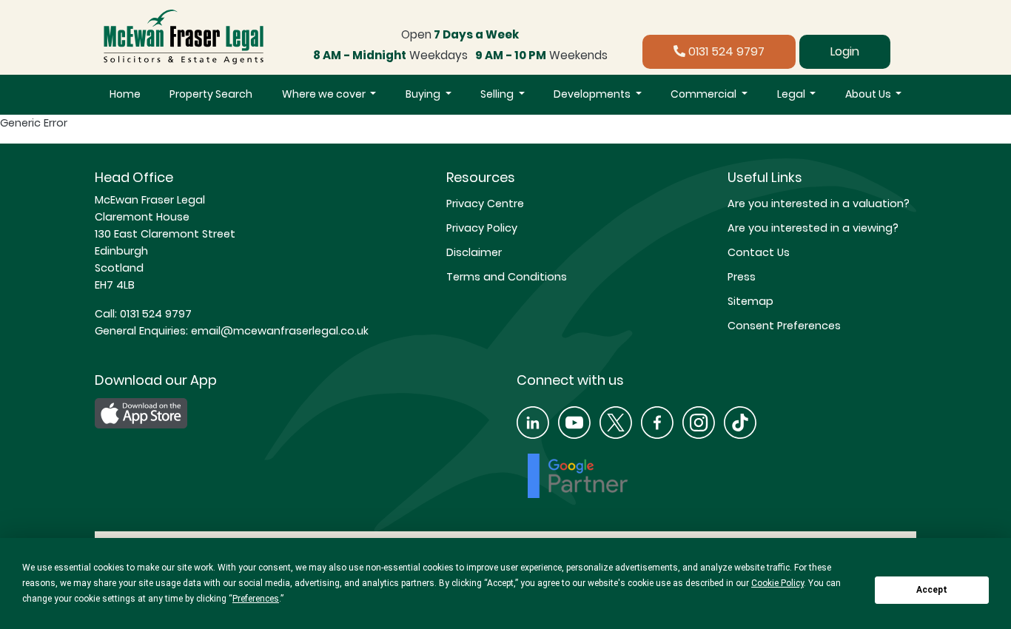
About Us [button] (869, 94)
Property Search (210, 94)
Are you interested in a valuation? (819, 203)
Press (742, 276)
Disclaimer (474, 252)
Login (844, 51)
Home (125, 94)
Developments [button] (593, 94)
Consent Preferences (784, 325)
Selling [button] (498, 94)
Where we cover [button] (325, 94)
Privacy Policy (481, 228)
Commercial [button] (705, 94)
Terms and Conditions (506, 276)
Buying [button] (424, 94)
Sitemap (750, 301)
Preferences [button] (255, 598)
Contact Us (759, 252)
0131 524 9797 (725, 51)
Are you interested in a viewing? (813, 228)
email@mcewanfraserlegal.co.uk (278, 330)
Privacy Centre (485, 203)
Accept (931, 590)
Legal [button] (792, 94)
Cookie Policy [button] (777, 583)
